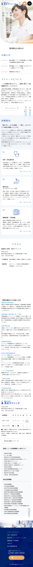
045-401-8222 (9, 255)
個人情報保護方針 (12, 546)
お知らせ (9, 543)
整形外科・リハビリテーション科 (16, 538)
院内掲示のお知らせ (16, 48)
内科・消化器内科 (12, 535)
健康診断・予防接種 (12, 540)
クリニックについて (12, 532)
